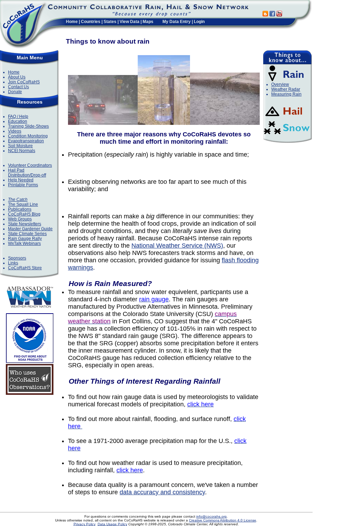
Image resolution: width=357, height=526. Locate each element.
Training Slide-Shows (28, 126)
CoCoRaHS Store (25, 267)
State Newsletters (24, 223)
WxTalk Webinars (24, 243)
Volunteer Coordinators (30, 165)
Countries (90, 21)
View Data (129, 21)
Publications (19, 209)
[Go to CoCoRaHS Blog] (265, 14)
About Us (16, 77)
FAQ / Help (18, 116)
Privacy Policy (85, 524)
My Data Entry (176, 21)
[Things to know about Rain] (286, 80)
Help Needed (20, 180)
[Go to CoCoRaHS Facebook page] (272, 14)
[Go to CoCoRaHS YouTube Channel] (279, 14)
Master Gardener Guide (30, 228)
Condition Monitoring (28, 136)
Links (13, 263)
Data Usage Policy (112, 524)
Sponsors (17, 258)
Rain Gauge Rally (25, 238)
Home (72, 21)
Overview (280, 84)
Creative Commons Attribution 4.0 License (222, 520)
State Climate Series (27, 233)
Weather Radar (285, 89)
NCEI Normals (21, 150)
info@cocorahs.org (211, 516)
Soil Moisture (20, 145)
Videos (14, 131)
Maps (148, 21)
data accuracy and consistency (162, 492)
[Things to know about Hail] (286, 117)
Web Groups (20, 219)
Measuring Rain (286, 94)
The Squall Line (23, 204)
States (110, 21)
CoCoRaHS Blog (24, 214)
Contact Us (18, 86)
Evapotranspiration (26, 140)
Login (199, 21)
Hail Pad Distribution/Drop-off (27, 173)
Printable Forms (23, 184)
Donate (15, 91)
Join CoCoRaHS (24, 82)
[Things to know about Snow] (286, 135)
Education (17, 121)
